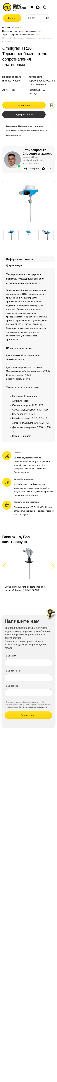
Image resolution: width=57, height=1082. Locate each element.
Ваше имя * (11, 656)
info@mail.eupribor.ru (33, 160)
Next (52, 566)
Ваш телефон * (13, 671)
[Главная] (14, 7)
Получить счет (24, 105)
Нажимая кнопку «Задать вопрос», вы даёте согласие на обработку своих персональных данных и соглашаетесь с (28, 704)
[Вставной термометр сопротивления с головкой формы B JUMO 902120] (28, 571)
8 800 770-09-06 (31, 163)
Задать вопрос (28, 715)
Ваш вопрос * (12, 686)
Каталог (12, 18)
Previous (5, 566)
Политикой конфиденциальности (33, 707)
